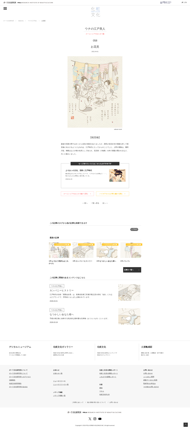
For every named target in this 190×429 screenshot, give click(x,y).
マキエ (101, 391)
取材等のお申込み (149, 383)
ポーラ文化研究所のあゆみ (18, 387)
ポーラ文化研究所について (18, 373)
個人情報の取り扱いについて (96, 402)
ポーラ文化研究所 (8, 21)
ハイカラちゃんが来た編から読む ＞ (113, 194)
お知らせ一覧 (57, 373)
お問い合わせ (148, 373)
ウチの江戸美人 (32, 21)
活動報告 (12, 380)
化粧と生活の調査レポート (108, 373)
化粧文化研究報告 (15, 383)
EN (186, 2)
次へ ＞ (105, 203)
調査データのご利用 (150, 380)
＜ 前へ (85, 203)
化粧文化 (21, 21)
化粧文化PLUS (104, 394)
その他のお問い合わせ (151, 387)
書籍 (100, 388)
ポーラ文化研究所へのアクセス (20, 377)
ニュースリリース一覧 (61, 384)
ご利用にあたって (77, 402)
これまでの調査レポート (107, 377)
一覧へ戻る (95, 203)
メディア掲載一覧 (59, 395)
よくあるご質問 (148, 377)
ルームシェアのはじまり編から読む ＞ (77, 194)
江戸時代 (134, 229)
